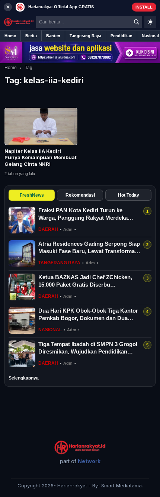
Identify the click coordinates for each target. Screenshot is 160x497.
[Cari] (136, 21)
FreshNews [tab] (32, 195)
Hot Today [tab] (128, 195)
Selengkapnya (24, 378)
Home (10, 67)
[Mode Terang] (150, 22)
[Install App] (80, 7)
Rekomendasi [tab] (80, 195)
